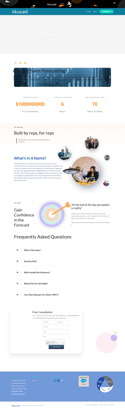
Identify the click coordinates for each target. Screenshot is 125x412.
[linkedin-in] (55, 380)
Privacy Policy (103, 405)
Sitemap (111, 405)
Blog (95, 11)
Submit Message (56, 347)
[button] (107, 11)
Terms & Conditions (92, 405)
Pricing (88, 11)
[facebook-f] (58, 380)
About (34, 380)
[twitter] (62, 380)
